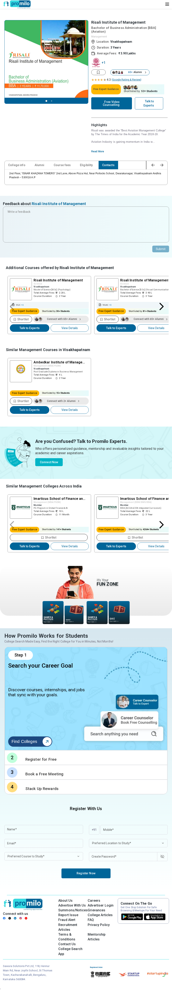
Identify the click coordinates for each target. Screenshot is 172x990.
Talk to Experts (30, 328)
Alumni (39, 165)
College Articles (100, 915)
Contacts (108, 165)
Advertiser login (100, 905)
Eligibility (86, 165)
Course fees (62, 165)
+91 (94, 829)
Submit (161, 249)
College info (16, 165)
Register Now (86, 873)
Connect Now (49, 462)
